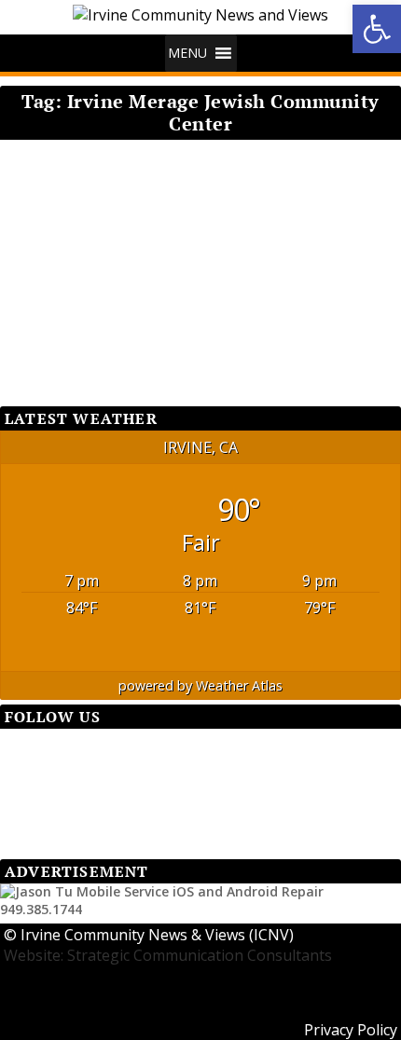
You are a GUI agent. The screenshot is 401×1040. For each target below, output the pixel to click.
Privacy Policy (350, 1029)
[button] (187, 53)
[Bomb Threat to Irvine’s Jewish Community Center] (193, 159)
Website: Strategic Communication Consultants (168, 955)
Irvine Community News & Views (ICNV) (157, 934)
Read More (71, 331)
